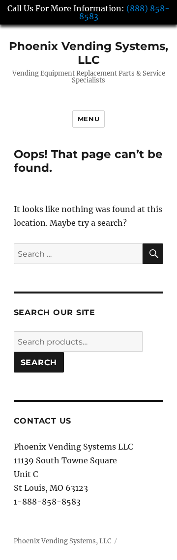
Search (39, 362)
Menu (88, 119)
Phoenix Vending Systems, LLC (88, 53)
